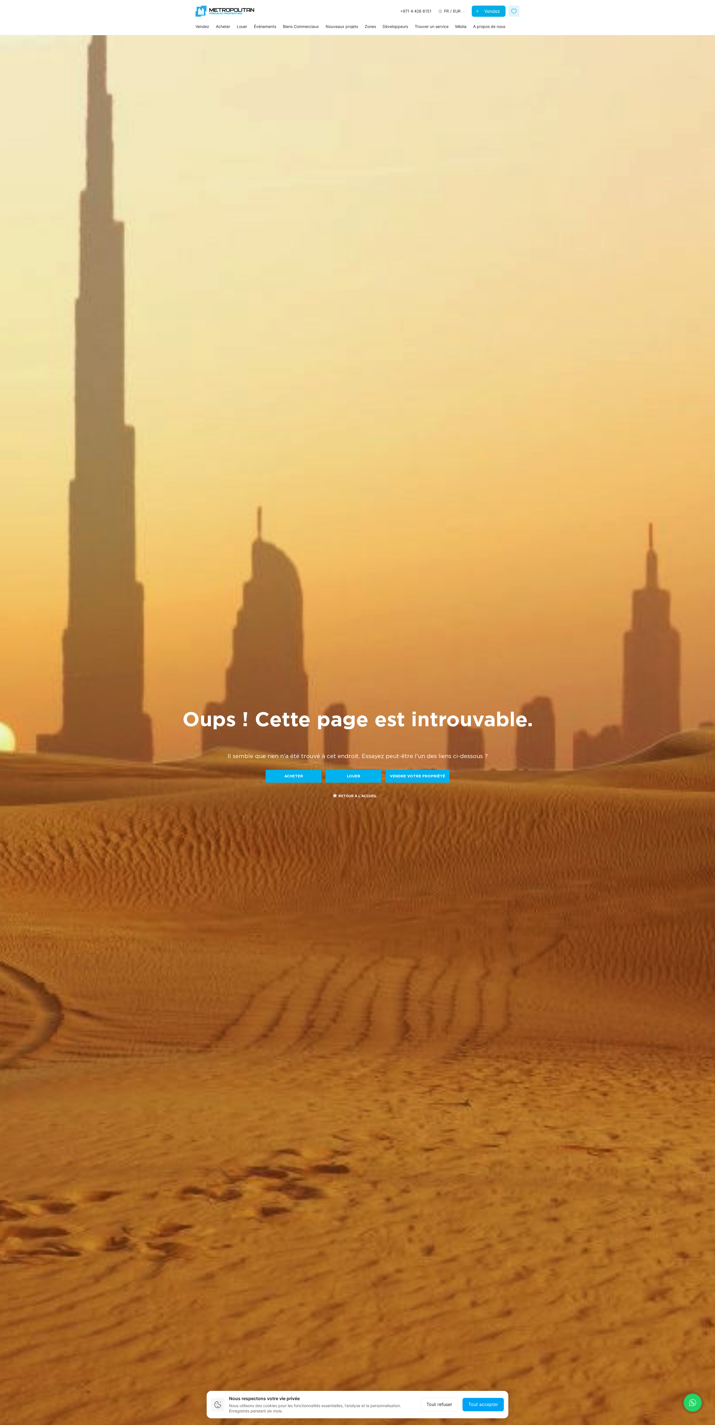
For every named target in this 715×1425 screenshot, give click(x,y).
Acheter (223, 26)
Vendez (491, 11)
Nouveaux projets (342, 26)
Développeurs (395, 26)
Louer (242, 26)
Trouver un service (432, 26)
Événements (265, 26)
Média (460, 26)
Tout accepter (483, 1404)
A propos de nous (489, 26)
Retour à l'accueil (358, 796)
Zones (370, 26)
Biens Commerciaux (301, 26)
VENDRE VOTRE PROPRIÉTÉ (417, 776)
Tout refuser (439, 1404)
